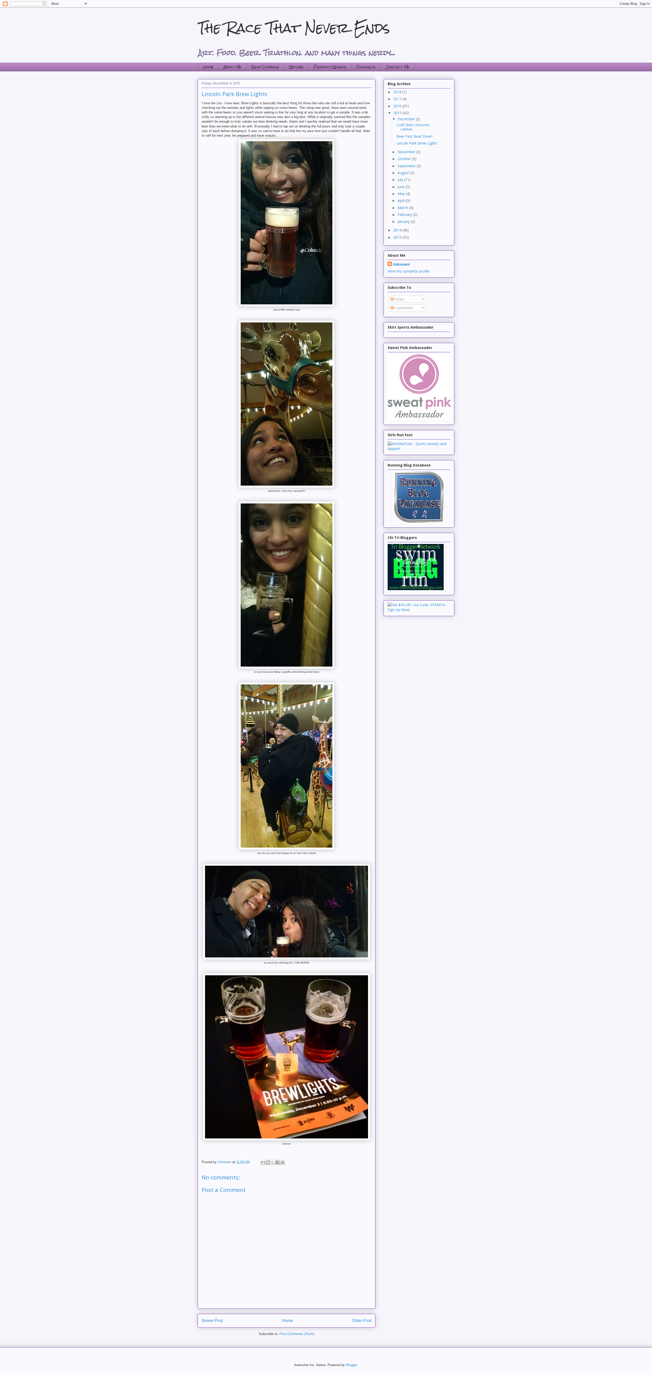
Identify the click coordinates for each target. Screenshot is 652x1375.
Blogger (351, 1365)
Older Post (361, 1320)
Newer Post (212, 1320)
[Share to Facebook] (277, 1162)
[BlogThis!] (267, 1162)
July (401, 179)
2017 (397, 98)
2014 (397, 230)
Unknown (401, 264)
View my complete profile (408, 271)
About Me (232, 67)
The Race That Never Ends (294, 28)
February (405, 214)
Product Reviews (330, 67)
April (402, 200)
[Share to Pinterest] (282, 1162)
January (404, 221)
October (405, 158)
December (407, 118)
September (407, 165)
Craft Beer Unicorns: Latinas (413, 127)
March (403, 207)
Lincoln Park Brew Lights (417, 143)
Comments (403, 307)
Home (208, 67)
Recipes (296, 67)
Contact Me (397, 67)
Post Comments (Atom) (296, 1334)
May (402, 193)
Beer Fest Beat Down (414, 136)
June (402, 186)
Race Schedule (265, 67)
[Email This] (263, 1162)
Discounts (365, 67)
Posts (399, 299)
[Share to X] (272, 1162)
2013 (397, 237)
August (404, 172)
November (407, 151)
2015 (397, 112)
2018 (397, 91)
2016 (397, 105)
